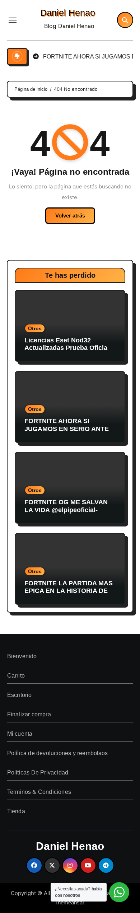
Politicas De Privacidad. (38, 772)
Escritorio (19, 695)
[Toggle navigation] (12, 20)
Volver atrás (70, 215)
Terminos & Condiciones (39, 792)
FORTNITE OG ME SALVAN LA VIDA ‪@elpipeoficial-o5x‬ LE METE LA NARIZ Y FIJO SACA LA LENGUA (66, 513)
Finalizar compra (29, 714)
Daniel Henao (67, 13)
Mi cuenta (19, 734)
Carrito (15, 676)
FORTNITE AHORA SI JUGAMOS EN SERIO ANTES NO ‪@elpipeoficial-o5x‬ (68, 428)
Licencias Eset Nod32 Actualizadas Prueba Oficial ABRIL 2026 (66, 348)
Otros (35, 328)
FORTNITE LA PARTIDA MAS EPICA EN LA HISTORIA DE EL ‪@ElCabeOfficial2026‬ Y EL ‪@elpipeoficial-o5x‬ (68, 595)
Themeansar (69, 902)
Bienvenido (22, 656)
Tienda (16, 811)
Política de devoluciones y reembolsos (57, 753)
